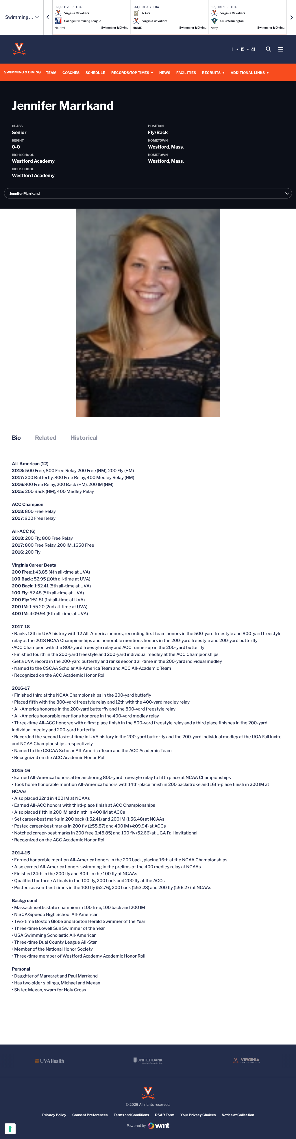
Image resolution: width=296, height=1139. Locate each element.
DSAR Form (164, 1115)
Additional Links (248, 73)
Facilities (186, 73)
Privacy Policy (54, 1115)
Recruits (211, 73)
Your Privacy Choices (198, 1115)
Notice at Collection (238, 1115)
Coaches (70, 73)
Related (45, 437)
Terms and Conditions (131, 1115)
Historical (84, 437)
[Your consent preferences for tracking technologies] (10, 1128)
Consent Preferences (90, 1115)
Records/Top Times (130, 73)
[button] (48, 17)
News (164, 73)
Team (51, 73)
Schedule (95, 73)
